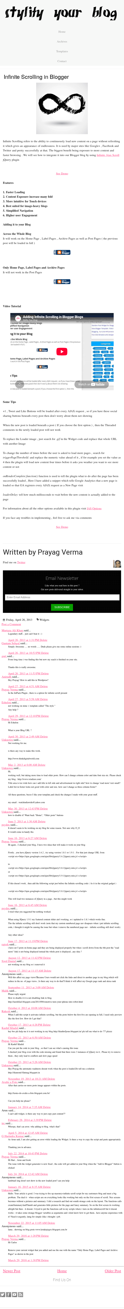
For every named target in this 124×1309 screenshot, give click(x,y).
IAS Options (94, 508)
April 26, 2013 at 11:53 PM (24, 673)
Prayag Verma (10, 689)
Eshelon (7, 702)
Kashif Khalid (10, 1028)
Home (62, 31)
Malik (5, 990)
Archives (62, 41)
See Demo (62, 173)
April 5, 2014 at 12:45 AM (24, 1133)
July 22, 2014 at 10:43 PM (24, 1153)
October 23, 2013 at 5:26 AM (25, 1062)
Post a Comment (11, 624)
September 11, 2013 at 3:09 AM (27, 987)
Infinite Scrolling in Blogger (36, 76)
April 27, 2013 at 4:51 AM (24, 686)
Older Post (113, 1270)
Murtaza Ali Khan (13, 630)
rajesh (5, 944)
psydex (6, 824)
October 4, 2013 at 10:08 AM (25, 1008)
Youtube (14, 1294)
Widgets (44, 620)
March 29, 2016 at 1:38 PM (24, 1260)
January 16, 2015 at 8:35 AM (25, 1187)
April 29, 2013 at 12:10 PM (24, 716)
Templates (62, 51)
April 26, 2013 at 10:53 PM (24, 653)
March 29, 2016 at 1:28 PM (24, 1236)
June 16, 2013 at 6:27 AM (23, 838)
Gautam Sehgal (11, 643)
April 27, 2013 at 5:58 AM (24, 699)
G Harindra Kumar (13, 1136)
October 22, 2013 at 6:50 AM (25, 1037)
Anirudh (7, 676)
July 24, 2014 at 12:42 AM (24, 1174)
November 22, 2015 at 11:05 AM (27, 1223)
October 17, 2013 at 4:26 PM (25, 1025)
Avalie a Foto (10, 1082)
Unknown (8, 740)
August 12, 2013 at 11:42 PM (25, 958)
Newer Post (11, 1270)
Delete (43, 640)
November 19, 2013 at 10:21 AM (27, 1079)
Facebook (8, 1294)
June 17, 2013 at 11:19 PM (24, 941)
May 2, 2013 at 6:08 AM (23, 765)
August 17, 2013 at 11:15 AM (26, 971)
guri (4, 656)
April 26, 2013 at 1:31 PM (24, 640)
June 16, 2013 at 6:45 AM (23, 905)
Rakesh (6, 1011)
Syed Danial (9, 961)
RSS (20, 1294)
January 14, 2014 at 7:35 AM (25, 1107)
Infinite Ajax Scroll (108, 155)
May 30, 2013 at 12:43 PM (24, 808)
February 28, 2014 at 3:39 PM (26, 1120)
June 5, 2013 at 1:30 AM (23, 821)
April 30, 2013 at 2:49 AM (24, 736)
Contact (62, 61)
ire (3, 1123)
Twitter (21, 562)
